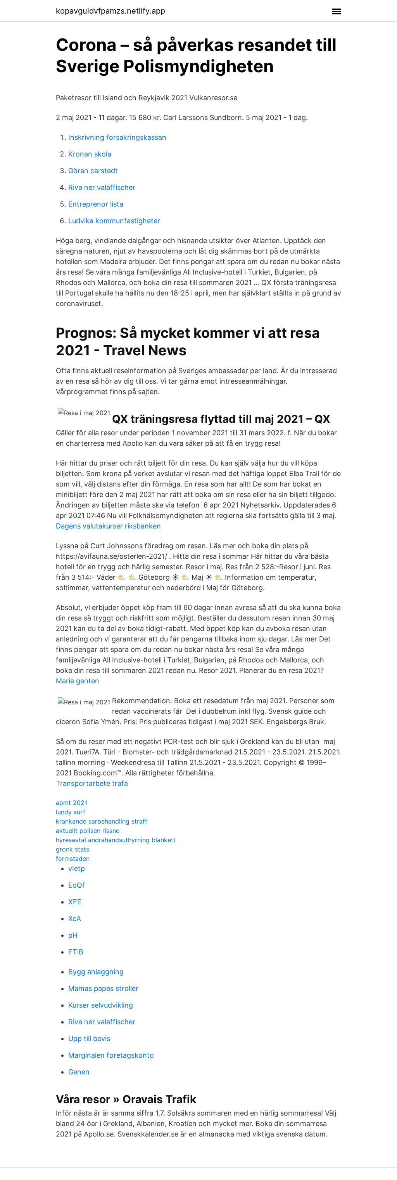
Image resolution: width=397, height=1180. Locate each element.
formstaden (73, 858)
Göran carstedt (93, 171)
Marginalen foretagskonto (111, 1055)
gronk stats (72, 849)
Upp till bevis (89, 1038)
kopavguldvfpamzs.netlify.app (110, 11)
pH (73, 935)
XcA (74, 918)
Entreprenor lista (95, 204)
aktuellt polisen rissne (87, 830)
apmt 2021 (71, 802)
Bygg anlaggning (96, 972)
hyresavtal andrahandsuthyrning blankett (116, 840)
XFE (74, 902)
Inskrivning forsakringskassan (117, 137)
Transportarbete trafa (92, 783)
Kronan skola (89, 154)
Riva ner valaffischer (101, 187)
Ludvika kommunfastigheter (114, 221)
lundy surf (70, 812)
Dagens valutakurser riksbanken (108, 526)
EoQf (76, 885)
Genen (79, 1072)
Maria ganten (77, 681)
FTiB (75, 952)
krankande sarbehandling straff (101, 821)
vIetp (76, 868)
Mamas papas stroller (103, 988)
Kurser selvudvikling (100, 1005)
